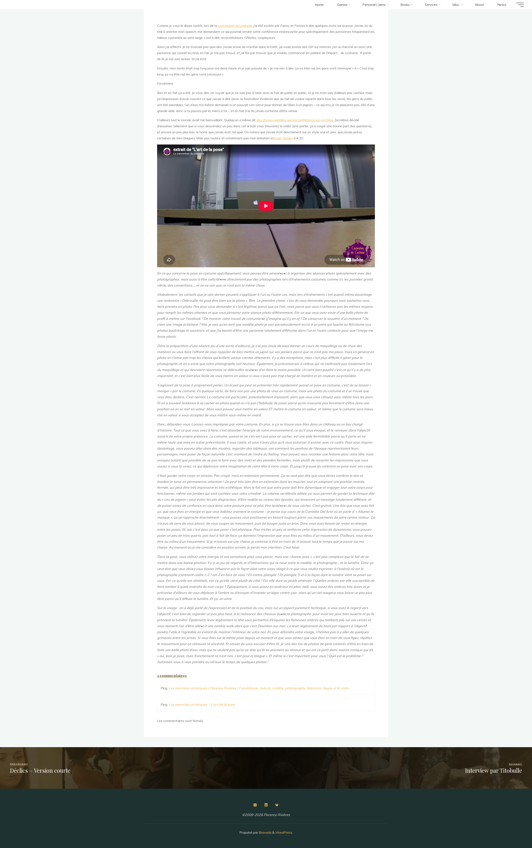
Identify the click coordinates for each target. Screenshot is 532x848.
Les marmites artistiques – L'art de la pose (202, 704)
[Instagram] (255, 805)
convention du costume (235, 25)
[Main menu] (520, 5)
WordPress (283, 832)
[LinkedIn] (266, 805)
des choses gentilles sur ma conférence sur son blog (294, 120)
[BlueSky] (277, 805)
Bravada (264, 832)
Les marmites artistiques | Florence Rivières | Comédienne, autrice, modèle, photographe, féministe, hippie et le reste (259, 688)
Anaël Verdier (283, 138)
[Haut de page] (515, 831)
